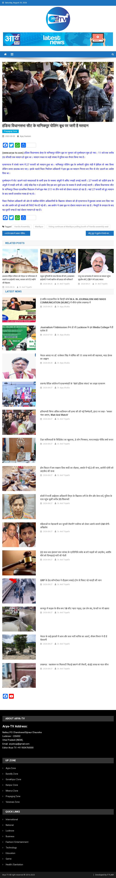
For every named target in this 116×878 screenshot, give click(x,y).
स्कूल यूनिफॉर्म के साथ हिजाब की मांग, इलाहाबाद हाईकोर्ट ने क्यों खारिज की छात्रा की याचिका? (57, 278)
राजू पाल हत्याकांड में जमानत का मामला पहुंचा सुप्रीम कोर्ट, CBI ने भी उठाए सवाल (94, 278)
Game (8, 859)
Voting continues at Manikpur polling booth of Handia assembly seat (78, 226)
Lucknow (10, 830)
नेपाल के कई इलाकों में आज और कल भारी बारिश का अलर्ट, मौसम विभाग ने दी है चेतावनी (73, 638)
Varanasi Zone (13, 802)
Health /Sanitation (14, 864)
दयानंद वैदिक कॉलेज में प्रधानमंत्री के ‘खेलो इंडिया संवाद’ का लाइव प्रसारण (72, 383)
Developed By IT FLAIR (104, 875)
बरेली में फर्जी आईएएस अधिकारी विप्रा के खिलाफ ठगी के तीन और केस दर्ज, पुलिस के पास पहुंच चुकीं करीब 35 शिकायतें (76, 497)
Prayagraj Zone (10, 131)
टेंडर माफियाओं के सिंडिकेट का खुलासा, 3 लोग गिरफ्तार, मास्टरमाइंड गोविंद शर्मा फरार (76, 439)
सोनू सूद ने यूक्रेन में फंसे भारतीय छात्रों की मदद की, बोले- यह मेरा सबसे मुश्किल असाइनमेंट (101, 233)
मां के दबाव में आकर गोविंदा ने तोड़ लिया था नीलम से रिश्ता (18, 233)
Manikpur (39, 226)
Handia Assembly (22, 226)
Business (10, 836)
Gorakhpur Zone (13, 779)
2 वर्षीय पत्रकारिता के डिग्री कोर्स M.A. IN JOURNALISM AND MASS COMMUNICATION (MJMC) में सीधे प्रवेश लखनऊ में (73, 301)
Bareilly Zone (12, 774)
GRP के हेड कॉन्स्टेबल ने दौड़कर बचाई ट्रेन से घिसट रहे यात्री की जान (71, 580)
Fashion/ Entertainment (17, 842)
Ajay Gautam (25, 136)
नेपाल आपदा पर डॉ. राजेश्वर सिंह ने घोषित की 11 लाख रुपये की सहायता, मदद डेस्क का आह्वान (76, 357)
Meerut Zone (12, 791)
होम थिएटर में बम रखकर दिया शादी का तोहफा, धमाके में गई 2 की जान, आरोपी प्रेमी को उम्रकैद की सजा (76, 469)
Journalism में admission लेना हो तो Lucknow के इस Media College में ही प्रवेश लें (76, 329)
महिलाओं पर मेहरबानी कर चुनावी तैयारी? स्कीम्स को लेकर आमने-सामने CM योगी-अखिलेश (75, 526)
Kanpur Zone (12, 785)
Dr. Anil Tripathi (25, 287)
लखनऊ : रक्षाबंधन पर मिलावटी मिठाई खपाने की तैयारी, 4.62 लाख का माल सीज (74, 664)
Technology (11, 847)
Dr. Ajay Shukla (63, 307)
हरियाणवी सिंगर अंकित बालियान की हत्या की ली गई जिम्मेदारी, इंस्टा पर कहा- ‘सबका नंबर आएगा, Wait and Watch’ (76, 413)
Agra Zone (11, 768)
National (10, 825)
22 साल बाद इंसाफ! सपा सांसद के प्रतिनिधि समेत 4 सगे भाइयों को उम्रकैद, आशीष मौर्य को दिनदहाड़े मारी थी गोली (75, 554)
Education (10, 853)
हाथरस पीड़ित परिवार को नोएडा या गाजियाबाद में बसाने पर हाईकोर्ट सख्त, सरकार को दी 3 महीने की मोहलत (19, 279)
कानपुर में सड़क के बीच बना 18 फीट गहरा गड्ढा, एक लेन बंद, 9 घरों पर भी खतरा (74, 608)
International (12, 819)
